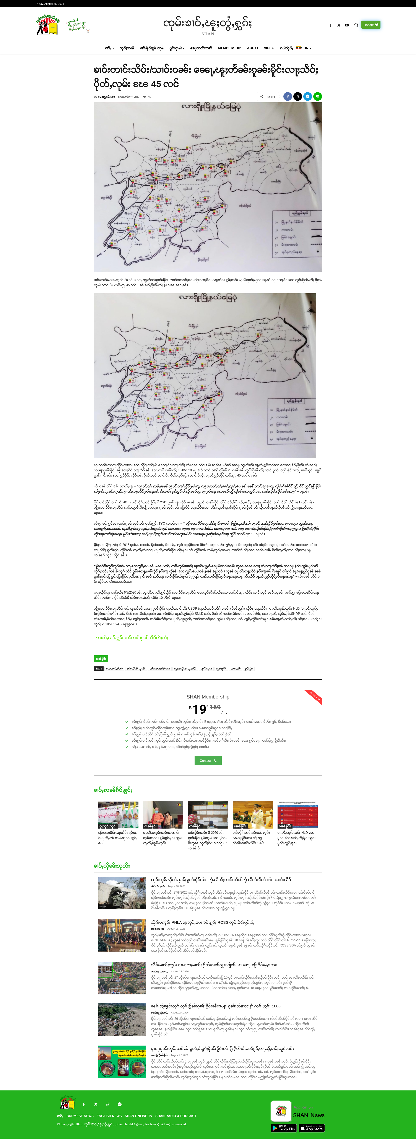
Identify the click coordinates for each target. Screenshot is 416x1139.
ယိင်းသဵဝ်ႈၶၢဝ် (158, 886)
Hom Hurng (157, 928)
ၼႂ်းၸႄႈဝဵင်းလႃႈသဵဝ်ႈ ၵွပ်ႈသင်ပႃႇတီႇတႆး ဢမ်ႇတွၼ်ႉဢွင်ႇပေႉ (118, 838)
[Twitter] (96, 1105)
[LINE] (317, 96)
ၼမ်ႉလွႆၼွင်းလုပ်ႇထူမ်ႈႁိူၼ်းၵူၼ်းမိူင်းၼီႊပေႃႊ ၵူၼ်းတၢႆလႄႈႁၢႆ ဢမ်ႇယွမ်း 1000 (216, 1006)
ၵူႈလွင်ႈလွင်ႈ (108, 826)
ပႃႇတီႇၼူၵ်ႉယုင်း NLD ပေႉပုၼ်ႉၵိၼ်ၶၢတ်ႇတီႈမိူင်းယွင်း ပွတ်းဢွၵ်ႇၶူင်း (297, 838)
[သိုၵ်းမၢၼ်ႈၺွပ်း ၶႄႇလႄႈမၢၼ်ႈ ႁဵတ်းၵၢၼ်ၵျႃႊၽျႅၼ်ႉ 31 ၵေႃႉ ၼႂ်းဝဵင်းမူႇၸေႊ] (122, 978)
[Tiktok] (107, 1105)
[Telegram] (307, 96)
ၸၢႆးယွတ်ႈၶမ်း (106, 96)
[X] (339, 25)
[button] (356, 25)
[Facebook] (331, 25)
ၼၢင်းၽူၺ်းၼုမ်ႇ (159, 971)
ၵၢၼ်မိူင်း (101, 658)
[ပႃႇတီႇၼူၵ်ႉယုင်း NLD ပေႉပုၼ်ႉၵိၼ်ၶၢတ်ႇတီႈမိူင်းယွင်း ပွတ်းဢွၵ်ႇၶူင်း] (298, 815)
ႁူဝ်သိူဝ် (249, 668)
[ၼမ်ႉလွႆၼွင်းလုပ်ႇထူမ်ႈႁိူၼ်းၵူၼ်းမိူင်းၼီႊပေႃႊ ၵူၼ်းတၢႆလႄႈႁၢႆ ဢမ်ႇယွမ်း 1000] (122, 1019)
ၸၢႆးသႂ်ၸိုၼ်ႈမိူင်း (159, 1055)
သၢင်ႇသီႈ (235, 668)
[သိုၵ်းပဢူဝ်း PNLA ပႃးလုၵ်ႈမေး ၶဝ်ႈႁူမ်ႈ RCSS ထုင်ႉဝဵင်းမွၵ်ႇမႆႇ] (122, 935)
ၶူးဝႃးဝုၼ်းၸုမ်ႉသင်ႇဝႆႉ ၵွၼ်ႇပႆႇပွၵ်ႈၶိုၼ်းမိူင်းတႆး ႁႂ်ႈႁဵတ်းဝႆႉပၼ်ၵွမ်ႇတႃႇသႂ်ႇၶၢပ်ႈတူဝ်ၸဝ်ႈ (222, 1048)
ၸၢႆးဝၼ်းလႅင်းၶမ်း (160, 668)
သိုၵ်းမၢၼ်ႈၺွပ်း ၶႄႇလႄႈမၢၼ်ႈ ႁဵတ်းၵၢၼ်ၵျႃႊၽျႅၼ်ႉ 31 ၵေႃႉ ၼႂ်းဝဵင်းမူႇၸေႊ (214, 965)
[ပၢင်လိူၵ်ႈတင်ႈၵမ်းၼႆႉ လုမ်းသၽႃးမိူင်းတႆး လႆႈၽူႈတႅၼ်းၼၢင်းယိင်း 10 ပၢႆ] (253, 815)
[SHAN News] (77, 24)
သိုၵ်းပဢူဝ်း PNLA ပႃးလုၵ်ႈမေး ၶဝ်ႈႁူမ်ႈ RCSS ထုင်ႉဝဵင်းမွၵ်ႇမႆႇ (202, 922)
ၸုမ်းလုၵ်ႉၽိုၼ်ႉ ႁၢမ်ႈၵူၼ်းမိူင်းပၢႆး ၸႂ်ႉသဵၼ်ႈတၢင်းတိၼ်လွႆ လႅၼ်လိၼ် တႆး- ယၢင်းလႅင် (221, 880)
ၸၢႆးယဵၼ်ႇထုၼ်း (136, 668)
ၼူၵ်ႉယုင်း (206, 668)
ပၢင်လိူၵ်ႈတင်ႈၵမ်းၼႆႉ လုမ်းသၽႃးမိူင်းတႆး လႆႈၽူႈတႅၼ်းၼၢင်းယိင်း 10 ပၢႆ (251, 838)
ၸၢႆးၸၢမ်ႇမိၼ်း (114, 668)
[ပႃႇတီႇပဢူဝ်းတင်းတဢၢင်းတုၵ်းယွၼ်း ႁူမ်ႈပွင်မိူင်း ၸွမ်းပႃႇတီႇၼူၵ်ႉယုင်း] (163, 815)
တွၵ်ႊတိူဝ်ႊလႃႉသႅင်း (185, 668)
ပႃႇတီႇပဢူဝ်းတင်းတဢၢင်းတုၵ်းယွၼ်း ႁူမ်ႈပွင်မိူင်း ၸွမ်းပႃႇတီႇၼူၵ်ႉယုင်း (163, 838)
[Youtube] (347, 25)
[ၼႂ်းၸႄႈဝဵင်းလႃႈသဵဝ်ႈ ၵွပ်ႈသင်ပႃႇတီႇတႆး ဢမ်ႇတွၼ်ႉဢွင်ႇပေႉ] (118, 815)
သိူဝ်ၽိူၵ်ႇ (221, 668)
